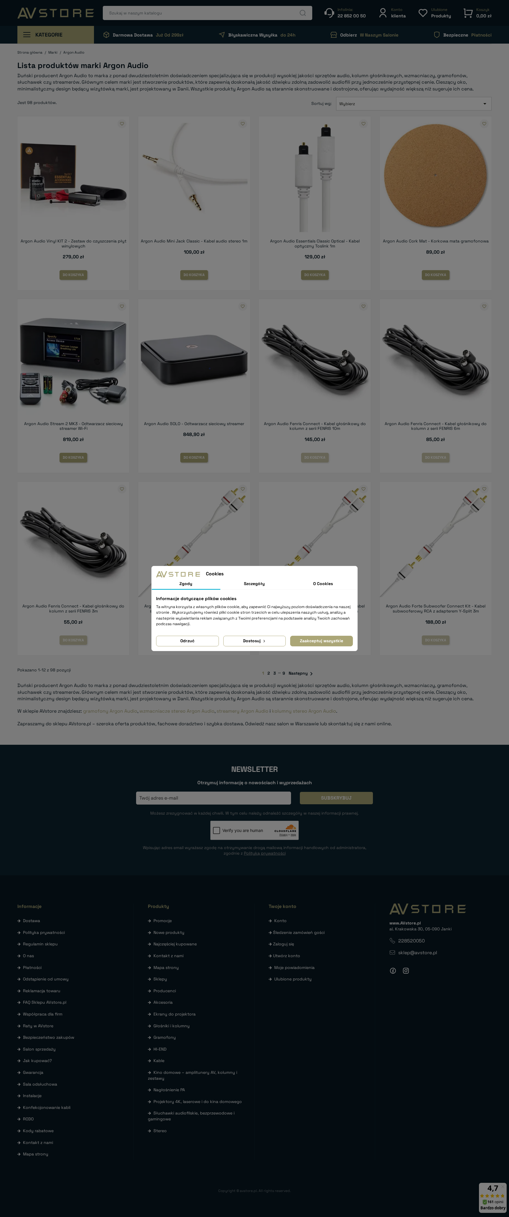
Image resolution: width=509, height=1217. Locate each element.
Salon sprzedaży (39, 1049)
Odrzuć (187, 640)
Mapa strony (35, 1154)
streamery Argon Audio (242, 711)
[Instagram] (405, 970)
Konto (280, 920)
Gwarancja (33, 1072)
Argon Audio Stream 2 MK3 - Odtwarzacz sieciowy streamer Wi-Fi (73, 426)
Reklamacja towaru (41, 990)
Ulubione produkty (293, 979)
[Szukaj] (303, 13)
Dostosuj (252, 640)
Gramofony (164, 1037)
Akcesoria (163, 1002)
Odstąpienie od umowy (46, 979)
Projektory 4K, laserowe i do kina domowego (197, 1101)
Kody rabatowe (38, 1130)
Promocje (162, 920)
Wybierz (413, 103)
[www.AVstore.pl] (55, 13)
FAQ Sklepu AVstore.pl (44, 1002)
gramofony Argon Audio (110, 711)
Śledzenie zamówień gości (299, 932)
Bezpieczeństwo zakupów (48, 1037)
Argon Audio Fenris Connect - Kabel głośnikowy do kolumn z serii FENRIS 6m (436, 426)
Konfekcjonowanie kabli (46, 1107)
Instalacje (32, 1095)
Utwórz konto (286, 955)
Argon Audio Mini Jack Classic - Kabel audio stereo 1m (194, 241)
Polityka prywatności (44, 932)
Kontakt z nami (38, 1142)
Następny (302, 673)
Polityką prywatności (265, 853)
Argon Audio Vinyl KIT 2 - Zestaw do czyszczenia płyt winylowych (73, 243)
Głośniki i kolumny (171, 1025)
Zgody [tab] (185, 583)
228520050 (411, 941)
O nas (28, 955)
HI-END (159, 1049)
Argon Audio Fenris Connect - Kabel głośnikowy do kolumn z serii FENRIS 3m (73, 608)
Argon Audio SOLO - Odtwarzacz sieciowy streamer (194, 423)
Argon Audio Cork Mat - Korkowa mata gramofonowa (436, 241)
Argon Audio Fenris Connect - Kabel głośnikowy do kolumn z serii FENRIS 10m (315, 426)
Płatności (32, 967)
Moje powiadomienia (294, 967)
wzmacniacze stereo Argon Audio (176, 711)
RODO (28, 1119)
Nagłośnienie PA (169, 1089)
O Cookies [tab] (323, 583)
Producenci (164, 990)
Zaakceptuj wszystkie (321, 640)
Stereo (160, 1130)
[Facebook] (392, 970)
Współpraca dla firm (42, 1014)
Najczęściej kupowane (175, 944)
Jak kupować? (37, 1060)
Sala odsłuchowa (40, 1084)
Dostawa (31, 920)
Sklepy (160, 979)
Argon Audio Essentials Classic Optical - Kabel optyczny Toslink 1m (315, 243)
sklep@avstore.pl (417, 952)
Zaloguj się (283, 944)
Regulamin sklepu (40, 944)
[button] (392, 13)
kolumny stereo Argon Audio (304, 711)
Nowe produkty (168, 932)
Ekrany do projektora (174, 1014)
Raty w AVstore (38, 1025)
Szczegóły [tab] (254, 583)
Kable (158, 1060)
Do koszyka (73, 275)
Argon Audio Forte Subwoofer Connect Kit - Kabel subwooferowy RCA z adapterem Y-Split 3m (435, 608)
